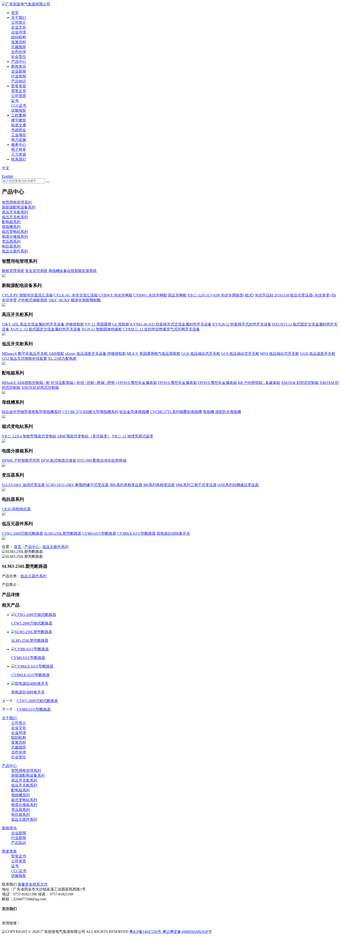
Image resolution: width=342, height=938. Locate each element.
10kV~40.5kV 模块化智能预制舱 (74, 300)
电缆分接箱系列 (15, 237)
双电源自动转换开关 (173, 533)
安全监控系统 (36, 271)
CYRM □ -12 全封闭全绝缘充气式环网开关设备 (161, 329)
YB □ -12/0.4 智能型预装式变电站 (29, 436)
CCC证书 (18, 106)
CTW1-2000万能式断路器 (22, 533)
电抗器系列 (11, 246)
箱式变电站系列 (15, 232)
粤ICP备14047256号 (145, 932)
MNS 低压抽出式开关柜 (279, 354)
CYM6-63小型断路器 (99, 533)
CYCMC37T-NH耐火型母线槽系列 (90, 412)
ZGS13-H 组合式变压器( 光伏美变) (302, 295)
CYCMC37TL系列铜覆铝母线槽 (176, 412)
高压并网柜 (177, 295)
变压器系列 (11, 241)
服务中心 (18, 145)
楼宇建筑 (18, 120)
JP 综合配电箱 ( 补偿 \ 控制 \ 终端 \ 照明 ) (84, 383)
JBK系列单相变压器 (126, 485)
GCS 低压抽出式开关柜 (240, 354)
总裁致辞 (18, 47)
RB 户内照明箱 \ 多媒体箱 (259, 383)
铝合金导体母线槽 (134, 412)
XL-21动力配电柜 (62, 358)
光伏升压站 (264, 295)
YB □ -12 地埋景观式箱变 (132, 436)
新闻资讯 (18, 66)
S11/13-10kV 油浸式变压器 (23, 485)
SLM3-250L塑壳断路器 (62, 533)
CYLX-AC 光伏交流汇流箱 (76, 295)
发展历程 (18, 42)
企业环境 (18, 32)
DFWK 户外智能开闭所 (21, 460)
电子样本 (18, 149)
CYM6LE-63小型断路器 (136, 533)
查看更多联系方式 (32, 884)
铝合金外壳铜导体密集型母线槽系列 (31, 412)
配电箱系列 (11, 222)
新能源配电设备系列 (18, 207)
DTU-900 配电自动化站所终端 (101, 460)
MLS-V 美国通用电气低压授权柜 (153, 354)
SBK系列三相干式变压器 (196, 485)
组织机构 (18, 37)
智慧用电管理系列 (17, 202)
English (7, 176)
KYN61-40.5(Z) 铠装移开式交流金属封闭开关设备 (170, 324)
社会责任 (18, 57)
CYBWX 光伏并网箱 (115, 295)
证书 (15, 101)
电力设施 (18, 140)
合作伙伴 (18, 52)
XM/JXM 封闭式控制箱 (300, 383)
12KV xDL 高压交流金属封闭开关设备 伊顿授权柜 (43, 324)
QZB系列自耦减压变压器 (238, 485)
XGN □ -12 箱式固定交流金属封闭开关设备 (45, 329)
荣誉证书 (18, 91)
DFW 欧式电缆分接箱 (58, 460)
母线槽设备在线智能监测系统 (72, 271)
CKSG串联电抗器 (16, 509)
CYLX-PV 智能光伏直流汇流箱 (27, 295)
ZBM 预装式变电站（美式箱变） (84, 436)
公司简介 (18, 22)
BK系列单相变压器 (159, 485)
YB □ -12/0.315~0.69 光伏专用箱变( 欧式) (221, 295)
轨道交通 (18, 125)
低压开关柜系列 (15, 217)
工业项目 (18, 135)
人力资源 (18, 154)
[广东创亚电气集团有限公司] (26, 4)
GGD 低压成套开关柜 (317, 354)
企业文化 (18, 27)
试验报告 (18, 110)
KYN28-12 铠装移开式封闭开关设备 (241, 324)
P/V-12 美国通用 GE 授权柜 (107, 324)
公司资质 (18, 96)
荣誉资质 (18, 86)
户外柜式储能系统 (32, 300)
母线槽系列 (11, 227)
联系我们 (18, 159)
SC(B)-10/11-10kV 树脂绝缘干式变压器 (77, 485)
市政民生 (18, 130)
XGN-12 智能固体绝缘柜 (102, 329)
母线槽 (208, 412)
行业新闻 (18, 76)
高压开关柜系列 (15, 212)
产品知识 (18, 81)
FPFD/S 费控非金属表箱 (137, 383)
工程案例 (18, 115)
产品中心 (18, 62)
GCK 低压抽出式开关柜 (200, 354)
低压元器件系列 (15, 251)
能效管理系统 (13, 271)
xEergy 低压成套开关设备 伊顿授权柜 (95, 354)
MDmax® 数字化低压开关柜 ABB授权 (33, 354)
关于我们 (18, 18)
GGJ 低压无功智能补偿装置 (24, 358)
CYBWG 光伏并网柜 (150, 295)
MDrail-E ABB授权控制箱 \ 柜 (26, 383)
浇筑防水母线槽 (228, 412)
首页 (15, 13)
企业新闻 (18, 71)
